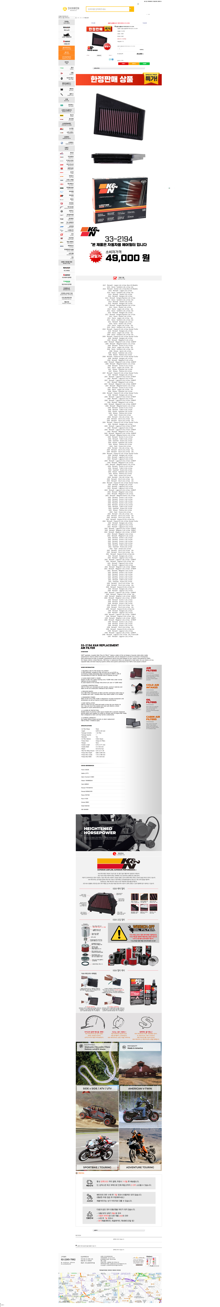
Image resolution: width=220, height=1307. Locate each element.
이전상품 (93, 23)
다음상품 (145, 23)
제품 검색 (86, 17)
